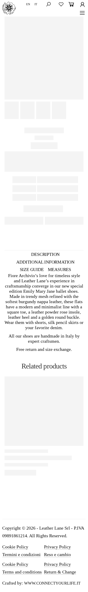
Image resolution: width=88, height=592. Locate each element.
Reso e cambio (57, 554)
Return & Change (60, 571)
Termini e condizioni (21, 554)
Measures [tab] (59, 269)
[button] (50, 4)
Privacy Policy (57, 546)
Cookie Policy (15, 546)
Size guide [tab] (32, 269)
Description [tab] (45, 254)
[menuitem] (28, 4)
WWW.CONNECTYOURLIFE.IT (52, 583)
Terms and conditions (22, 571)
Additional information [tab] (45, 261)
